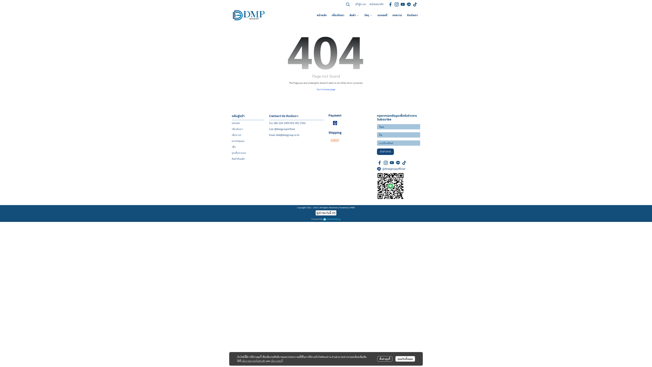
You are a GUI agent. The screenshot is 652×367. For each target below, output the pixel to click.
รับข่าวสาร (385, 151)
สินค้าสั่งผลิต (238, 159)
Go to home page (326, 89)
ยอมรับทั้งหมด (405, 358)
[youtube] (402, 4)
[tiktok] (415, 4)
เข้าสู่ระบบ (360, 4)
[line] (409, 4)
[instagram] (396, 4)
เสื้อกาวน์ (236, 135)
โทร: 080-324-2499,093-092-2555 (287, 123)
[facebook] (390, 4)
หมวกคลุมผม (238, 141)
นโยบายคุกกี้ (277, 360)
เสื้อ (234, 147)
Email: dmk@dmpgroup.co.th (284, 135)
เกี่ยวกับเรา (237, 129)
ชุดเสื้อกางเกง (239, 153)
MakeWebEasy (334, 219)
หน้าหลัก (236, 123)
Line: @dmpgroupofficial (282, 129)
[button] (348, 4)
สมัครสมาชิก (376, 4)
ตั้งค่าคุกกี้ (384, 358)
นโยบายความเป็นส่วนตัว (254, 360)
